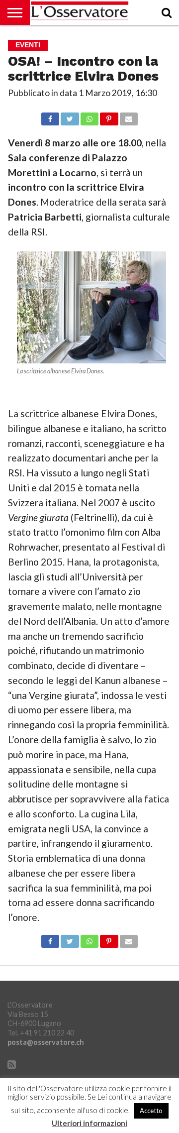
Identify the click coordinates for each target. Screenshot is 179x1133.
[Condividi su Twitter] (70, 116)
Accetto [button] (151, 1111)
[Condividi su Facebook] (50, 116)
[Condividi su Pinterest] (109, 116)
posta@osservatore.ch (45, 1042)
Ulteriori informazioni (89, 1123)
